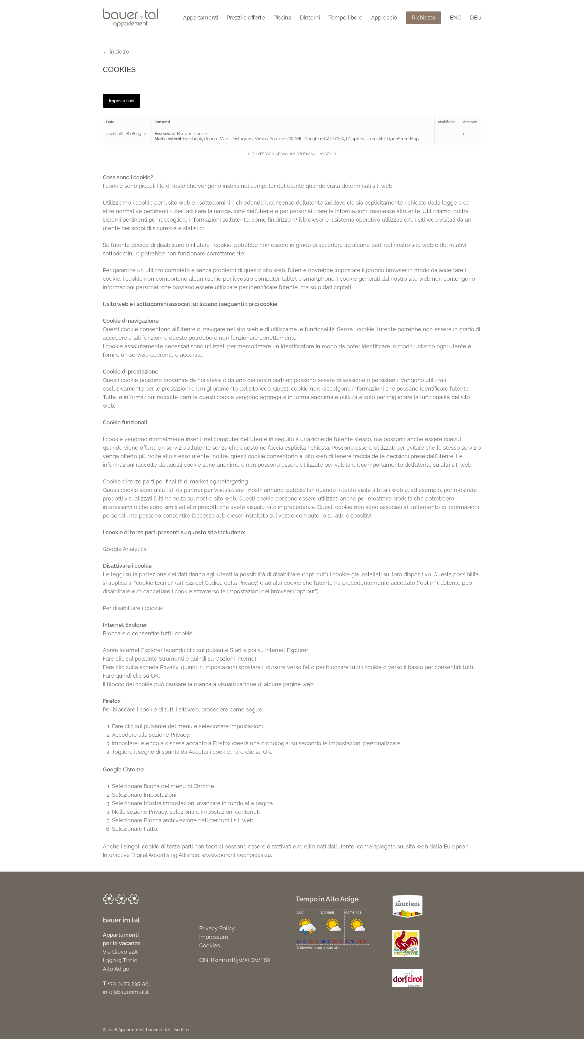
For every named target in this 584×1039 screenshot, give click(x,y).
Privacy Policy (217, 928)
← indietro (116, 51)
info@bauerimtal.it (126, 992)
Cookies (209, 945)
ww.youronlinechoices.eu (238, 855)
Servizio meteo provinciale (319, 947)
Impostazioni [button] (121, 100)
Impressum (213, 937)
